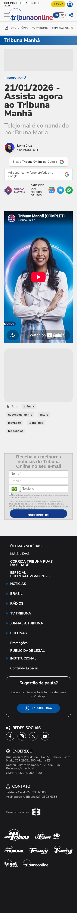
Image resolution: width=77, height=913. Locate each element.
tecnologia (36, 422)
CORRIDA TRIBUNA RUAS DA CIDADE (31, 563)
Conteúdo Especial (24, 668)
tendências (16, 430)
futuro (44, 414)
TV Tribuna (40, 28)
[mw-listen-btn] (8, 190)
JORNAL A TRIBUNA (26, 623)
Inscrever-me (38, 515)
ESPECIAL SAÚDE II (64, 28)
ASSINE (58, 4)
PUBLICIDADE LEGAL (27, 650)
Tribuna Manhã (15, 78)
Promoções (19, 643)
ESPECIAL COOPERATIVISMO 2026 (30, 574)
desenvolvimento (20, 414)
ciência (29, 406)
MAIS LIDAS (20, 554)
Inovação (14, 422)
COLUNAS (18, 633)
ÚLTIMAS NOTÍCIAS (25, 546)
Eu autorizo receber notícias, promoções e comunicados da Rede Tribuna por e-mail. (40, 496)
